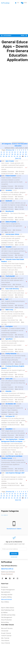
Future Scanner (11, 175)
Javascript (4, 631)
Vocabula (9, 190)
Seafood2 (9, 201)
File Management (6, 617)
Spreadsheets (5, 592)
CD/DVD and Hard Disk (8, 615)
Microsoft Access (7, 628)
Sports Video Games (7, 607)
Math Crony (9, 309)
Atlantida (8, 391)
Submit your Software (8, 572)
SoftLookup (6, 562)
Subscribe (14, 553)
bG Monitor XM (11, 404)
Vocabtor (9, 247)
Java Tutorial (5, 643)
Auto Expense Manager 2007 (15, 473)
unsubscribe (14, 557)
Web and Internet (6, 599)
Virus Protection (6, 620)
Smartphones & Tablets (14, 528)
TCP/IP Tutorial (6, 635)
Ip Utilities (4, 612)
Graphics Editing (6, 597)
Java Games (5, 640)
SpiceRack (9, 339)
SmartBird (9, 429)
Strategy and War (6, 594)
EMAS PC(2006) (11, 222)
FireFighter (9, 326)
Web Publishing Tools (7, 610)
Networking (5, 622)
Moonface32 (10, 211)
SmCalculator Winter (12, 234)
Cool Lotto (9, 378)
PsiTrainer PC (10, 416)
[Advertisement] (14, 20)
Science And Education (19, 143)
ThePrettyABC (10, 276)
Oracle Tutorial (6, 633)
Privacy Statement (7, 574)
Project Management (8, 589)
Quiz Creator (10, 161)
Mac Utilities (5, 602)
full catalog (4, 515)
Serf (7, 299)
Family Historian (11, 353)
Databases (4, 587)
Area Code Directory (12, 288)
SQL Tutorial (5, 638)
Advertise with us (7, 569)
